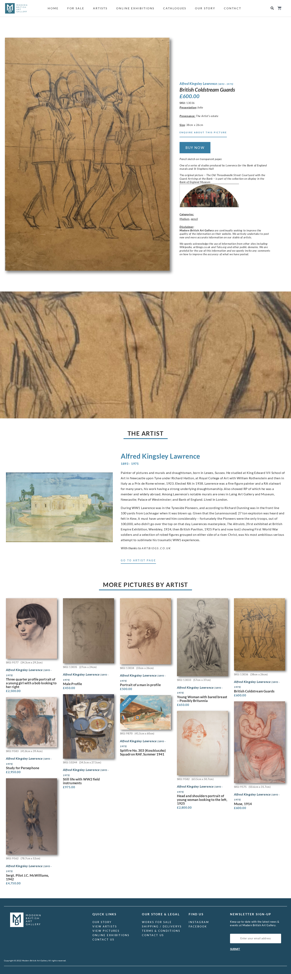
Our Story (205, 8)
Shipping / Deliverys (162, 926)
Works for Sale (157, 922)
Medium (184, 218)
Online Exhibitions (135, 8)
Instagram (199, 922)
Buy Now (194, 148)
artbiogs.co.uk (156, 548)
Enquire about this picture (203, 132)
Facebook (198, 926)
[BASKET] (279, 8)
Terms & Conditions (161, 930)
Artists (100, 8)
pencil (194, 218)
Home (53, 8)
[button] (272, 8)
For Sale (75, 8)
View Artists (104, 926)
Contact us (103, 939)
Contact (232, 8)
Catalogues (174, 8)
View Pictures (106, 930)
